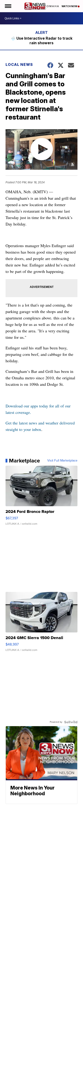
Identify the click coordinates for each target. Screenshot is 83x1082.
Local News (19, 64)
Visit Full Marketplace (62, 460)
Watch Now (70, 6)
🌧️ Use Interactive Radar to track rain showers (41, 40)
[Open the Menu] (7, 6)
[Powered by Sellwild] (70, 722)
